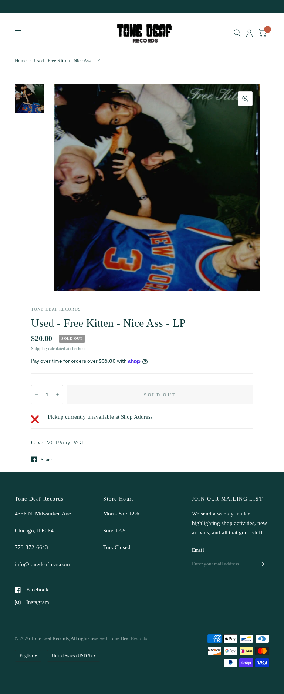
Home (21, 60)
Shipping (39, 348)
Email (198, 550)
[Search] (237, 33)
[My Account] (249, 33)
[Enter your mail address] (261, 564)
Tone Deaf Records (128, 638)
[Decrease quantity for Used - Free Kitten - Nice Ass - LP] (37, 394)
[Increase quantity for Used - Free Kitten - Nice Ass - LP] (57, 394)
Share (46, 459)
